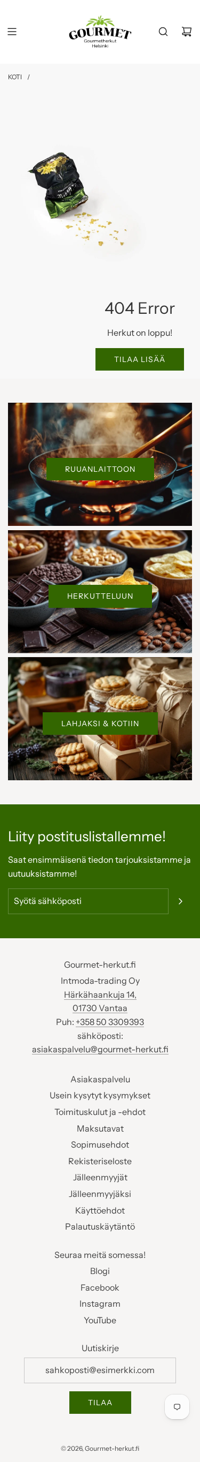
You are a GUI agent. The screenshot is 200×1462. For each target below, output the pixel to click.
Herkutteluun (100, 596)
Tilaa (100, 1402)
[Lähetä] (180, 901)
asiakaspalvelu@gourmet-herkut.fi (100, 1049)
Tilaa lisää (139, 359)
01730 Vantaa (100, 1008)
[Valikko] (11, 31)
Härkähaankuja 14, (100, 994)
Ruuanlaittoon (100, 469)
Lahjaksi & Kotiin (100, 723)
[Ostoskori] (186, 31)
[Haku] (163, 31)
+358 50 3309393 (110, 1021)
